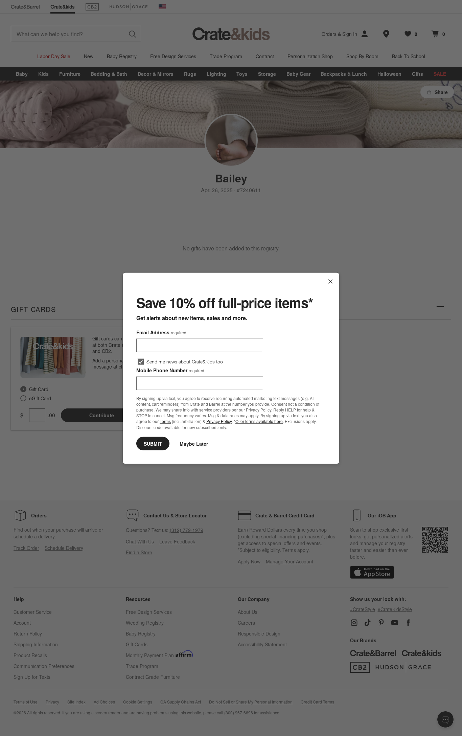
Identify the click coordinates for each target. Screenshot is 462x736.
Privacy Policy (219, 421)
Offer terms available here (259, 421)
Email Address (161, 332)
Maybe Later (194, 443)
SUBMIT (153, 443)
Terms (165, 421)
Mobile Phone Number (170, 369)
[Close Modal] (330, 281)
